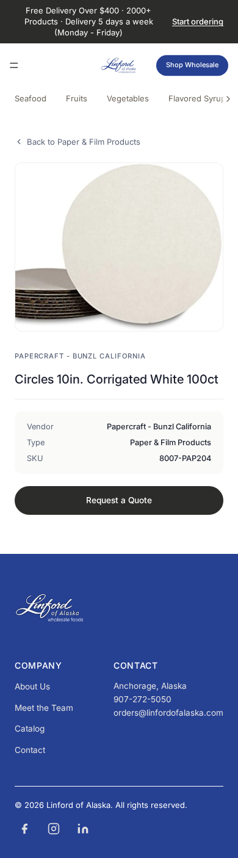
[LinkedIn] (83, 828)
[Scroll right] (228, 99)
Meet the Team (44, 708)
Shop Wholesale (192, 64)
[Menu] (14, 65)
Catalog (30, 728)
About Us (32, 686)
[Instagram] (53, 828)
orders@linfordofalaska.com (168, 713)
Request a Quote (119, 500)
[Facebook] (24, 828)
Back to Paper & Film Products (83, 142)
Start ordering (197, 21)
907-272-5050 (142, 699)
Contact (30, 750)
